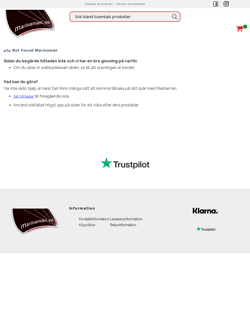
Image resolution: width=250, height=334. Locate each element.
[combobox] (125, 16)
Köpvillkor (87, 225)
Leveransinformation (126, 219)
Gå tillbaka (23, 96)
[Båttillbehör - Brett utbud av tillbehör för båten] (30, 31)
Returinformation (123, 225)
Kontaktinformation (94, 219)
